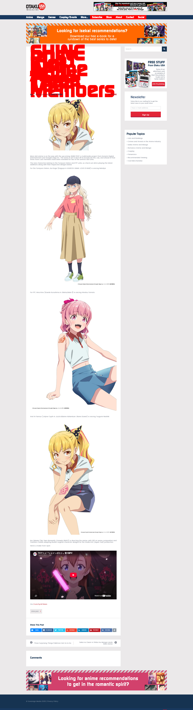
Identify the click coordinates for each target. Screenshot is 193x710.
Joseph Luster (41, 94)
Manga (40, 17)
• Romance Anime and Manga (139, 148)
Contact (130, 17)
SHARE (113, 94)
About (119, 17)
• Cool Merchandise (134, 161)
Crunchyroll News (40, 604)
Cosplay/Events (68, 17)
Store (109, 17)
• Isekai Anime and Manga (137, 145)
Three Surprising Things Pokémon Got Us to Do (52, 643)
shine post (36, 611)
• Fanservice (132, 154)
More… (84, 17)
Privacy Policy (52, 701)
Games (51, 17)
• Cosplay (130, 151)
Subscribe (97, 17)
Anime (29, 17)
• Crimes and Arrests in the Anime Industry (144, 141)
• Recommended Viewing (137, 157)
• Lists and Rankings (135, 138)
